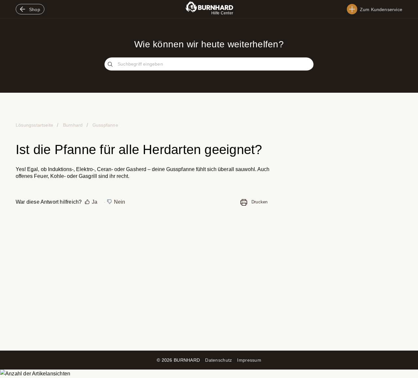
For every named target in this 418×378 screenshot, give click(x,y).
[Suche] (111, 65)
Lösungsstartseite (35, 125)
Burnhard (73, 125)
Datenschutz (218, 360)
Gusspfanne (104, 125)
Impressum (249, 360)
